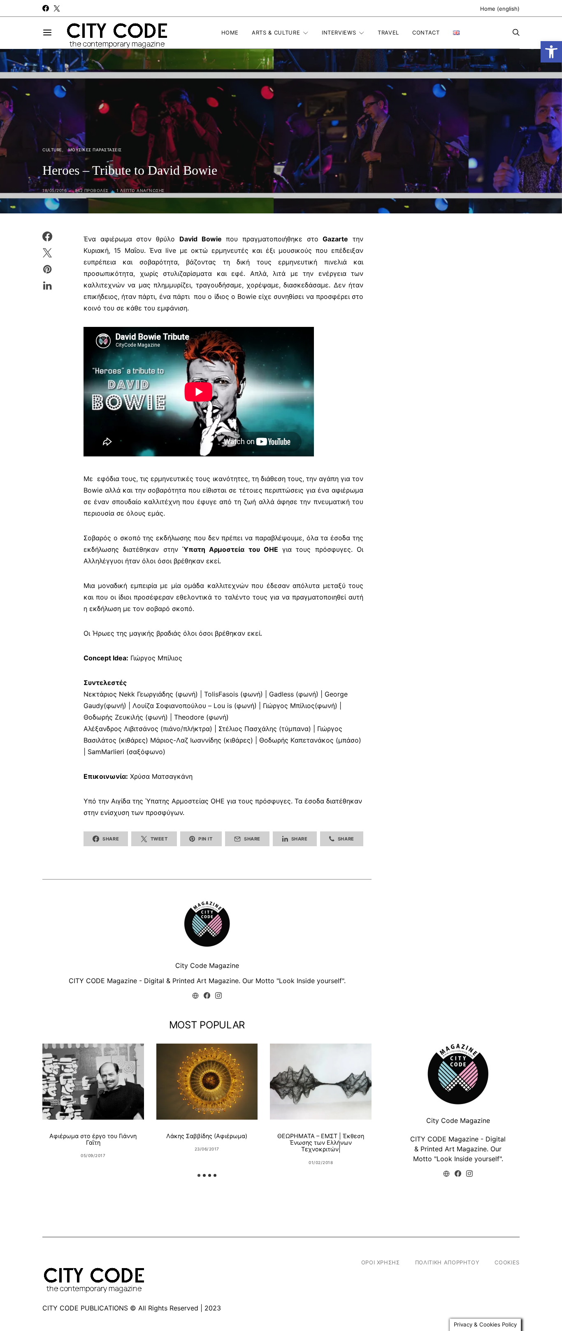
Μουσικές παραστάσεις (95, 149)
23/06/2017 (207, 1148)
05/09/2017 (93, 1155)
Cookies (507, 1262)
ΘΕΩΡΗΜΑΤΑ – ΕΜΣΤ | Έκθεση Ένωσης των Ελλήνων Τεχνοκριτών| (320, 1142)
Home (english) (500, 8)
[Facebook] (45, 8)
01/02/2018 (321, 1162)
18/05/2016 (54, 190)
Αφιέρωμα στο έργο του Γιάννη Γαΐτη (93, 1139)
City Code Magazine (207, 965)
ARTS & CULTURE (276, 32)
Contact (426, 32)
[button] (551, 51)
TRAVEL (388, 32)
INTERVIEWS (339, 32)
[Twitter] (56, 8)
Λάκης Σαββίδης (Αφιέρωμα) (206, 1135)
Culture (52, 149)
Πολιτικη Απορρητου (447, 1262)
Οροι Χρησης (380, 1262)
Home (230, 32)
